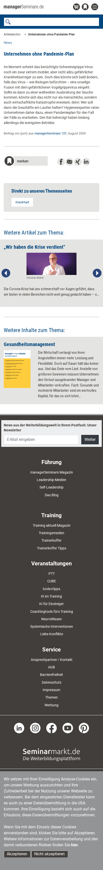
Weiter (90, 439)
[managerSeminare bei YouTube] (68, 728)
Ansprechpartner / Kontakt (51, 660)
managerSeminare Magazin (51, 472)
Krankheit (22, 202)
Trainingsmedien (51, 533)
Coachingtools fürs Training (51, 612)
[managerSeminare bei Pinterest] (84, 728)
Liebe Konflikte (51, 634)
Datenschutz (52, 682)
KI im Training (51, 596)
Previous (6, 273)
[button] (26, 161)
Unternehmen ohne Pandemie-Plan (51, 34)
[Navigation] (95, 7)
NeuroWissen (51, 619)
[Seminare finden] (52, 754)
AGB (51, 667)
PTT (51, 574)
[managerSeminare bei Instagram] (35, 728)
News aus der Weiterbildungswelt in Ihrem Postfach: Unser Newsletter (50, 427)
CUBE (51, 581)
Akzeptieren (17, 854)
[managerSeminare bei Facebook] (51, 728)
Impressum (51, 690)
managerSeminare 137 (50, 133)
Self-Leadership (52, 487)
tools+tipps (51, 589)
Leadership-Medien (51, 480)
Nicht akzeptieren (49, 854)
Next (97, 273)
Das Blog (51, 495)
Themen (51, 697)
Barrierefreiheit (51, 675)
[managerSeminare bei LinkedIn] (19, 728)
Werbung (51, 705)
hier (74, 845)
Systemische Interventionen (51, 626)
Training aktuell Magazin (51, 525)
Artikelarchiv (12, 34)
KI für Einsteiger (51, 604)
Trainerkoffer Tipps (51, 548)
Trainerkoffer (52, 540)
